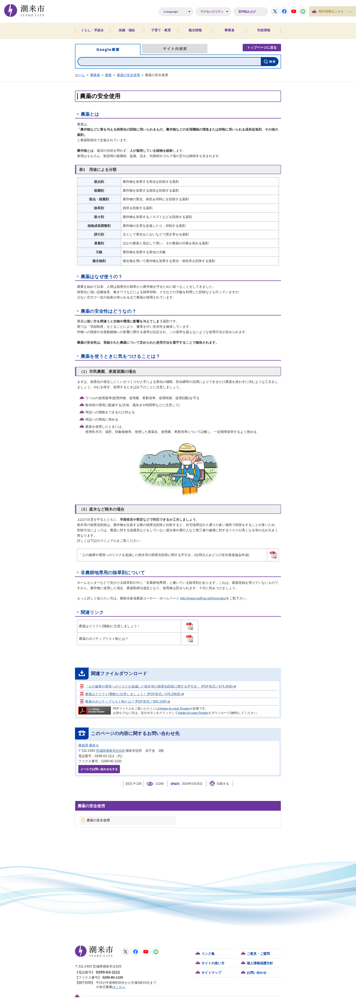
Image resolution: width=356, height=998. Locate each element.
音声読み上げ (247, 11)
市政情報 (263, 30)
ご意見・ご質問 (258, 953)
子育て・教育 (161, 30)
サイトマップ (211, 972)
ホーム (80, 75)
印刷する (223, 783)
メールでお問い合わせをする (99, 769)
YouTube (293, 11)
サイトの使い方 (213, 963)
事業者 (229, 30)
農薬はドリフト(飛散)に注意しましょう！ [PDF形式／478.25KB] (132, 694)
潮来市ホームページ (24, 10)
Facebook (284, 11)
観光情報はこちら (331, 11)
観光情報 (195, 30)
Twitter (275, 11)
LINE (303, 11)
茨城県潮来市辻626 (110, 750)
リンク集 (208, 953)
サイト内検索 (174, 49)
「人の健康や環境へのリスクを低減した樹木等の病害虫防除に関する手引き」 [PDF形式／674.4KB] (158, 686)
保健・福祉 (127, 30)
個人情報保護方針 (260, 963)
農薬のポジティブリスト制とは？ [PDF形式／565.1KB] (125, 701)
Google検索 (108, 49)
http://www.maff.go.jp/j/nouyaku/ (203, 598)
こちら (120, 987)
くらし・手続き (92, 30)
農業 (108, 75)
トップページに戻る (262, 47)
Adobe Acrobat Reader (174, 708)
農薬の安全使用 (128, 75)
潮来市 (94, 951)
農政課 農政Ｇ (88, 745)
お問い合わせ (257, 972)
